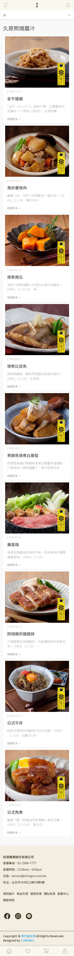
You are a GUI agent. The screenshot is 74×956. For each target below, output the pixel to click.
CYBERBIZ (27, 940)
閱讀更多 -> (14, 119)
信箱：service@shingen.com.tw (24, 876)
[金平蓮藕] (37, 62)
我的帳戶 (9, 894)
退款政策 (36, 894)
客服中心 (63, 894)
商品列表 (22, 894)
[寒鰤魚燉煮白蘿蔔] (37, 418)
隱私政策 (49, 894)
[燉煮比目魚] (37, 329)
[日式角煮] (37, 775)
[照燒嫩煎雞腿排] (37, 597)
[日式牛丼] (37, 686)
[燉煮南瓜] (37, 240)
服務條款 (9, 900)
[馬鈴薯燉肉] (37, 151)
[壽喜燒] (37, 508)
